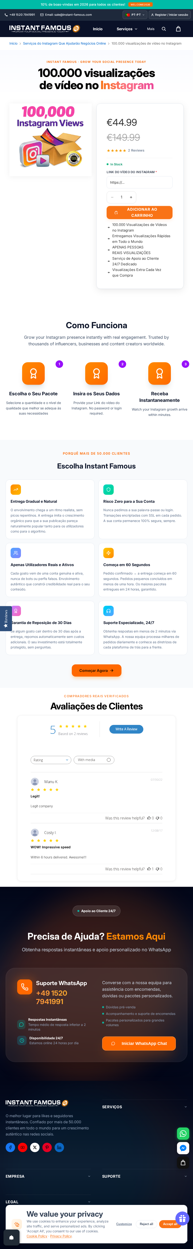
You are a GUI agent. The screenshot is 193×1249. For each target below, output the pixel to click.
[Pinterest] (47, 1147)
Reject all (146, 1224)
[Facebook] (10, 1147)
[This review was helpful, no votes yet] (149, 818)
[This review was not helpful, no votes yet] (157, 818)
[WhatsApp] (183, 1133)
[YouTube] (22, 1147)
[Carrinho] (183, 1163)
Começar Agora (93, 670)
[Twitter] (35, 1147)
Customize (124, 1224)
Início (13, 43)
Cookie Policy (37, 1236)
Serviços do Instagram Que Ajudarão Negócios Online (64, 43)
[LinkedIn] (59, 1147)
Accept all (170, 1224)
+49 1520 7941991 (51, 997)
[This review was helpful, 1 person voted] (149, 869)
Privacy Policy (61, 1236)
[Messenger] (183, 1148)
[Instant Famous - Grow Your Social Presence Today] (45, 28)
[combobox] (51, 760)
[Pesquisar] (164, 29)
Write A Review (126, 729)
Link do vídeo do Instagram (132, 172)
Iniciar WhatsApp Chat (144, 1043)
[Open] (12, 1237)
